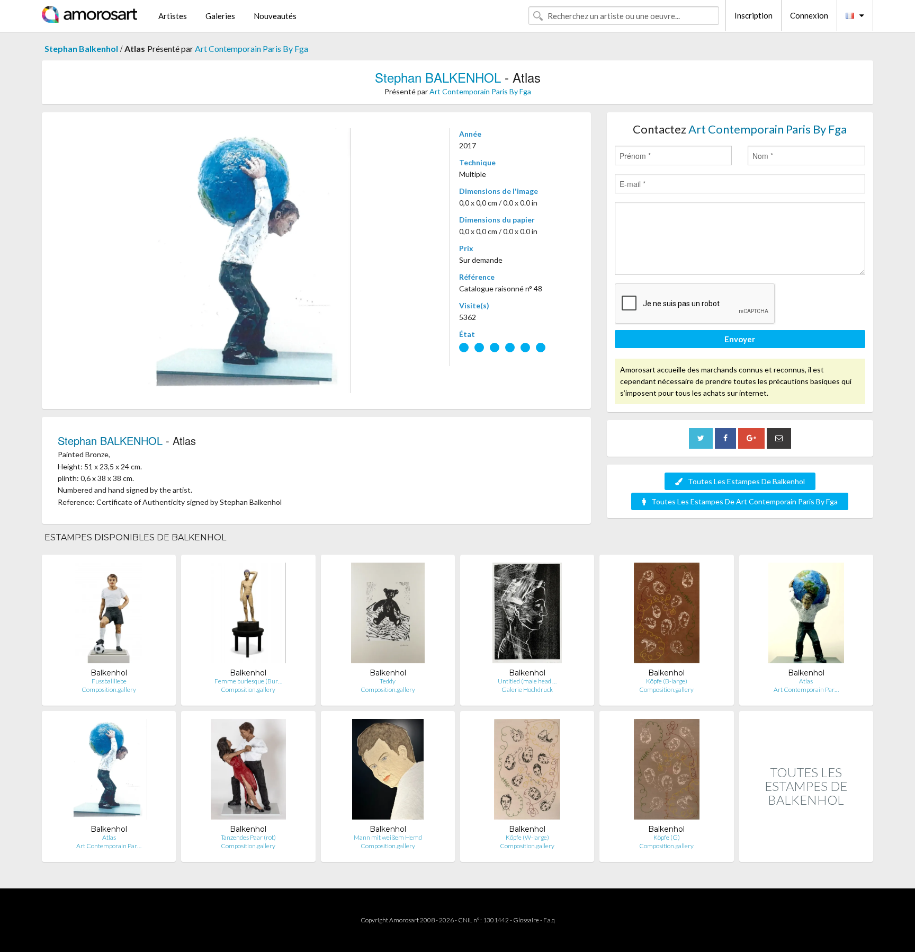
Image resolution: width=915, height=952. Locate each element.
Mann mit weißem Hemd (388, 837)
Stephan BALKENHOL (438, 77)
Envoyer (739, 339)
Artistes (172, 16)
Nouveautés (275, 16)
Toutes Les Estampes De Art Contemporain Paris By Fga (744, 501)
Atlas (806, 681)
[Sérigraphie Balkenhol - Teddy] (387, 615)
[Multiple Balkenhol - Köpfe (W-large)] (527, 772)
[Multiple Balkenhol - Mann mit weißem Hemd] (388, 772)
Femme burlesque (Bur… (248, 681)
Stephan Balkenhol (81, 48)
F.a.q (549, 920)
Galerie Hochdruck (527, 689)
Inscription (753, 15)
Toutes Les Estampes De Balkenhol (746, 481)
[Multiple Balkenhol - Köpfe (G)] (667, 772)
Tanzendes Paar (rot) (248, 837)
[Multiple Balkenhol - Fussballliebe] (108, 615)
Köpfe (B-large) (666, 681)
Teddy (388, 681)
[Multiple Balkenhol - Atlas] (806, 615)
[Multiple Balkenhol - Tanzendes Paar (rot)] (248, 772)
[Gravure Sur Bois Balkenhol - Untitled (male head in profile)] (527, 615)
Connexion (809, 15)
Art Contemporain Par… (806, 689)
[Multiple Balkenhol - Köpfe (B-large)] (666, 615)
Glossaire (526, 920)
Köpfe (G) (666, 837)
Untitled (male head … (527, 681)
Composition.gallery (109, 689)
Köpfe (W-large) (527, 837)
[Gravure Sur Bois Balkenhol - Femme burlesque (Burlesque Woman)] (248, 615)
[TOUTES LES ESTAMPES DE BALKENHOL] (806, 850)
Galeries (220, 16)
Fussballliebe (109, 681)
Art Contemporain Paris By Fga (251, 48)
